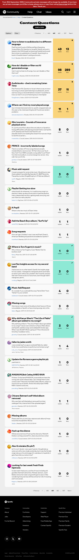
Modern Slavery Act (9, 556)
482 (59, 33)
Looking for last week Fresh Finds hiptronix (27, 466)
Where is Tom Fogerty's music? (26, 247)
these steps (62, 4)
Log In (69, 12)
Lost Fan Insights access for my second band (30, 265)
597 (65, 33)
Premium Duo (63, 517)
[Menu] (74, 12)
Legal (6, 553)
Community (13, 11)
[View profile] (9, 42)
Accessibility (49, 553)
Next (70, 33)
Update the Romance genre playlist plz (30, 359)
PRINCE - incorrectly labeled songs (28, 146)
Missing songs (18, 303)
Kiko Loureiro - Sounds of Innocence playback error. (29, 123)
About (7, 512)
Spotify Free (63, 530)
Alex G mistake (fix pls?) (23, 446)
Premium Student (65, 525)
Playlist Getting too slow (23, 188)
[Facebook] (19, 539)
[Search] (62, 12)
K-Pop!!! (15, 207)
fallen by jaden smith (21, 342)
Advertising (26, 521)
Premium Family (64, 521)
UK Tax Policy (19, 556)
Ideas (48, 11)
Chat (39, 11)
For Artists (26, 512)
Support (43, 512)
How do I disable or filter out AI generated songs (26, 66)
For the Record (9, 521)
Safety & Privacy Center (14, 553)
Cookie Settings (34, 553)
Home (14, 17)
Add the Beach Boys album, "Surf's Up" (30, 221)
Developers (27, 517)
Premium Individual (65, 512)
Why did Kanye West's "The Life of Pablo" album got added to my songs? (31, 319)
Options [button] (8, 33)
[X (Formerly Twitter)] (13, 539)
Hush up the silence (21, 431)
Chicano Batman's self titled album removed (28, 397)
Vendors (25, 530)
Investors (26, 525)
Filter (16, 33)
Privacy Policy (25, 553)
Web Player (44, 517)
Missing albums (19, 415)
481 (54, 33)
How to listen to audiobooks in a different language (31, 43)
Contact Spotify (46, 525)
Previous (38, 33)
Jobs (6, 517)
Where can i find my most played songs (30, 105)
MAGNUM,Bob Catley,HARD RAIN (28, 374)
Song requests (19, 231)
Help (30, 11)
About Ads (42, 553)
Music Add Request (21, 288)
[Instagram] (7, 539)
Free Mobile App (46, 521)
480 (49, 33)
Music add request (20, 169)
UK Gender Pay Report (28, 556)
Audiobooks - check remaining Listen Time (29, 84)
